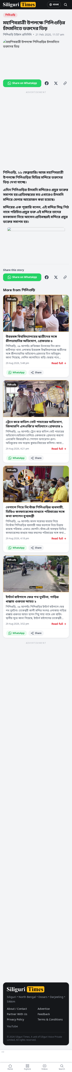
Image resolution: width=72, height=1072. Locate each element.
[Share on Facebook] (46, 83)
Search (62, 1069)
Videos (44, 1069)
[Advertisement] (36, 130)
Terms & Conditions (50, 1019)
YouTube (12, 1026)
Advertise (44, 1009)
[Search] (65, 4)
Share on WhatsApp (24, 83)
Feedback (44, 1014)
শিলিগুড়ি (10, 15)
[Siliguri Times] (19, 4)
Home (10, 1069)
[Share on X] (56, 83)
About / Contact (17, 1009)
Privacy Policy (15, 1019)
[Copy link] (65, 83)
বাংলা (56, 4)
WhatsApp (19, 372)
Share (38, 372)
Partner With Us (17, 1014)
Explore (27, 1069)
